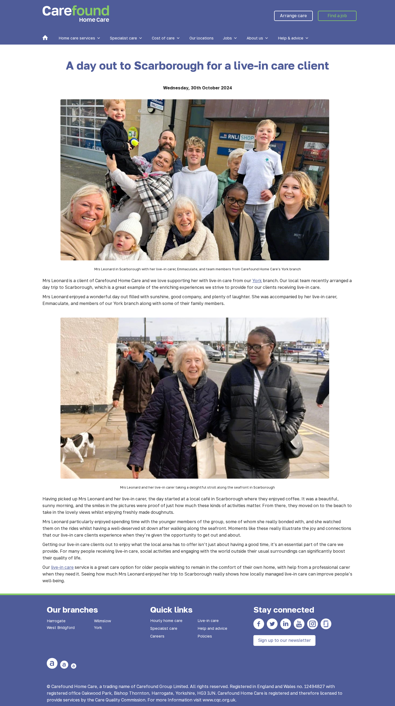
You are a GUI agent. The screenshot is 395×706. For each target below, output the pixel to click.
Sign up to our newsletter (284, 640)
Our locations (201, 38)
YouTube (299, 623)
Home (45, 37)
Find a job (337, 15)
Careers (157, 636)
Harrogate (56, 620)
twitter (272, 623)
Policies (205, 636)
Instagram (312, 623)
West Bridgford (61, 627)
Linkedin (285, 623)
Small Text (73, 666)
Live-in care (208, 620)
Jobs (227, 38)
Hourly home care (166, 620)
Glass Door (326, 623)
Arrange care (293, 15)
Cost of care (163, 38)
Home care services (77, 38)
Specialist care (123, 38)
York (98, 627)
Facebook (258, 623)
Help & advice (290, 38)
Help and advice (212, 628)
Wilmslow (102, 620)
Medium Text (64, 665)
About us (255, 38)
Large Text (52, 663)
